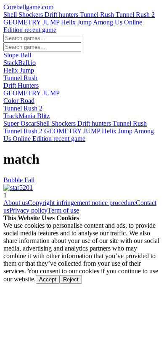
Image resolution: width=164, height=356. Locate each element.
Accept (47, 279)
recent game (40, 29)
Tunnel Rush (98, 14)
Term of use (63, 210)
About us (15, 202)
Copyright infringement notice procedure (82, 202)
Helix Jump (77, 22)
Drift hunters (62, 14)
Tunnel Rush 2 (135, 14)
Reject (71, 279)
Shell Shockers (24, 14)
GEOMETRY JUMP (32, 22)
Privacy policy (28, 210)
